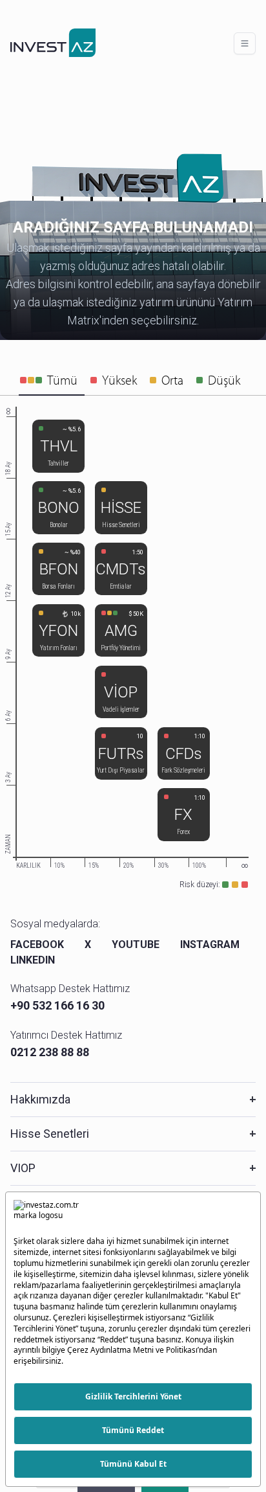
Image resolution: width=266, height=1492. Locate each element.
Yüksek (119, 380)
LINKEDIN (32, 960)
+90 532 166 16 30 (57, 1005)
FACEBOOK (37, 944)
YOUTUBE (135, 944)
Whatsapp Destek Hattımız (70, 988)
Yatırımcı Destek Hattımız (66, 1035)
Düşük (224, 380)
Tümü (62, 380)
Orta (172, 380)
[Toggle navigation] (245, 43)
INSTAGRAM (210, 944)
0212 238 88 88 (49, 1052)
